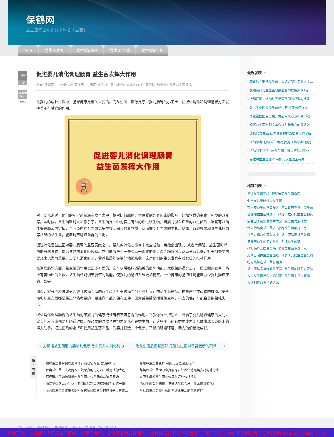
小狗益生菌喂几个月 (292, 228)
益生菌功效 (87, 50)
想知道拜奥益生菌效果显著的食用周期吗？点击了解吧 (287, 90)
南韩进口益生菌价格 (140, 85)
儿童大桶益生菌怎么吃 (263, 235)
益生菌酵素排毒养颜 (295, 235)
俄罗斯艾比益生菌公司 (297, 255)
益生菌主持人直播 (297, 275)
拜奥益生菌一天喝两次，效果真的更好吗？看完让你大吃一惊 (89, 370)
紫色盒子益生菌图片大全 (264, 221)
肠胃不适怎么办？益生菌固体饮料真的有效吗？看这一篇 (85, 383)
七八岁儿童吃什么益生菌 (264, 200)
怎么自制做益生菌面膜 (263, 255)
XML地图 (24, 427)
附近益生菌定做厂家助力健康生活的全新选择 (171, 390)
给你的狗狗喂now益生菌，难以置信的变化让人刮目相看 (289, 150)
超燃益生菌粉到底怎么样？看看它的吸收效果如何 (81, 363)
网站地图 (42, 427)
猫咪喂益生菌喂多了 (261, 214)
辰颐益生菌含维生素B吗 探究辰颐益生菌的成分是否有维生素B (89, 390)
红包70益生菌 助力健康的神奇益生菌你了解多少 (283, 133)
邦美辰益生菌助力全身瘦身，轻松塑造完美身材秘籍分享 (179, 370)
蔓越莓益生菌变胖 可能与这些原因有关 (167, 363)
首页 (28, 50)
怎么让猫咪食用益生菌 (297, 207)
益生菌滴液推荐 (295, 221)
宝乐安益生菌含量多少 (263, 207)
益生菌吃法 (152, 50)
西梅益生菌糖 (290, 241)
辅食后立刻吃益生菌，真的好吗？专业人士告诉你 (284, 81)
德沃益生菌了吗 (258, 194)
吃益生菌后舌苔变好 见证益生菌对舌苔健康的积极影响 (179, 346)
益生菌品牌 (119, 50)
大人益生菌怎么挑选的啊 (264, 275)
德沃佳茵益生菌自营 (286, 194)
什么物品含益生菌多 (261, 228)
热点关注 (61, 427)
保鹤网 (40, 20)
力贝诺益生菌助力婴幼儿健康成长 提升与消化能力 (83, 346)
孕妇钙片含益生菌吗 (261, 248)
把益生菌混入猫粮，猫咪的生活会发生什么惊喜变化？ (178, 383)
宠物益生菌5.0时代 (111, 85)
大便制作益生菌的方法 (263, 282)
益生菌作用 (54, 50)
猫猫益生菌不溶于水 (292, 248)
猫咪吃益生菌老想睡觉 (263, 241)
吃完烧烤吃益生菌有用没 (264, 262)
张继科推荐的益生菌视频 (295, 214)
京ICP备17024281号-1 (101, 427)
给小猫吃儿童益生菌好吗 (174, 85)
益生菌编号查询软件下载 (264, 269)
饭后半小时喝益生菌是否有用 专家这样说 (278, 107)
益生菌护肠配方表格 (298, 269)
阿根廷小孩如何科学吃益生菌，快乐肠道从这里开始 (82, 377)
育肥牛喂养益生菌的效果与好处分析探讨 (168, 377)
